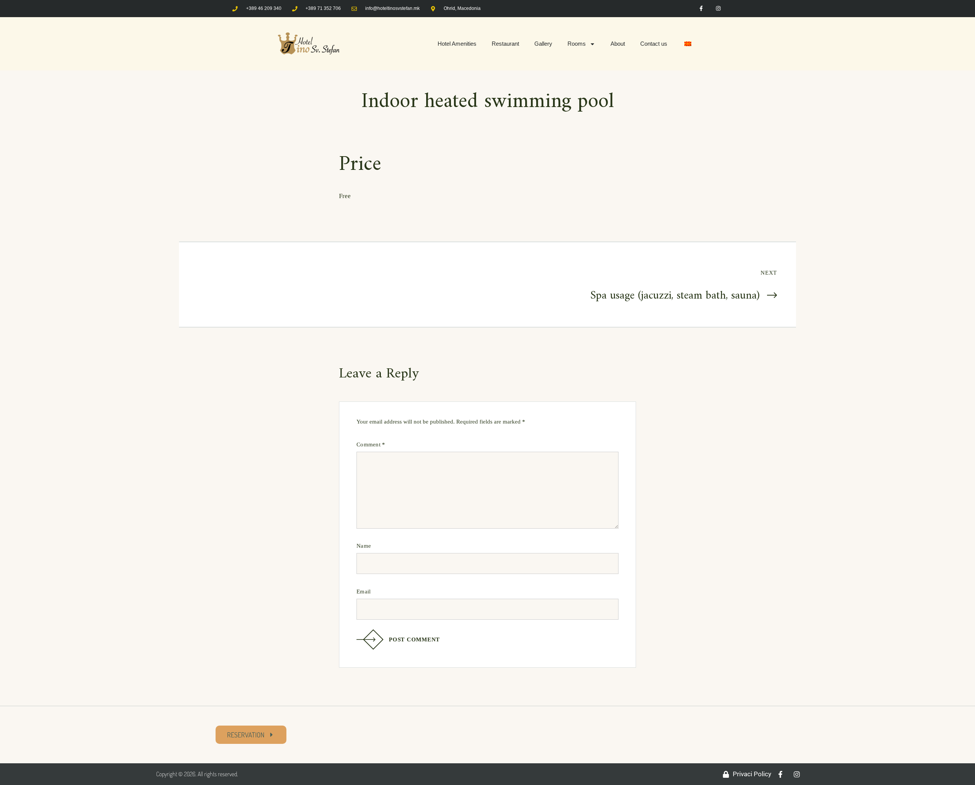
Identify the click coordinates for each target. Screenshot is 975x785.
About (618, 43)
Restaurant (505, 43)
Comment (370, 444)
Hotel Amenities (457, 43)
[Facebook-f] (701, 8)
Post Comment (414, 639)
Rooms (576, 43)
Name (363, 546)
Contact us (653, 43)
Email (363, 591)
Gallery (543, 43)
